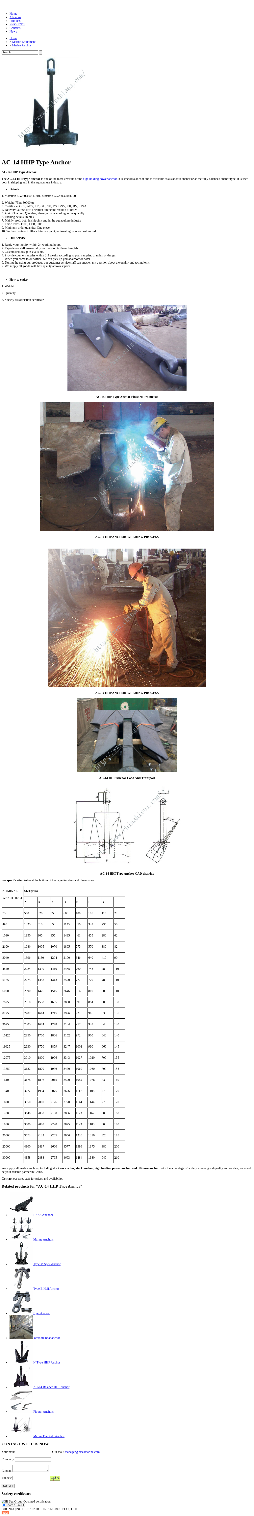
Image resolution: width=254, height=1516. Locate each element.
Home (13, 13)
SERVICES (17, 24)
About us (15, 17)
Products (15, 20)
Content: (7, 1470)
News (13, 31)
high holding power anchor (100, 178)
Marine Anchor (21, 45)
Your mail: (8, 1452)
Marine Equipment (24, 41)
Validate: (7, 1478)
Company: (8, 1459)
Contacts (15, 28)
